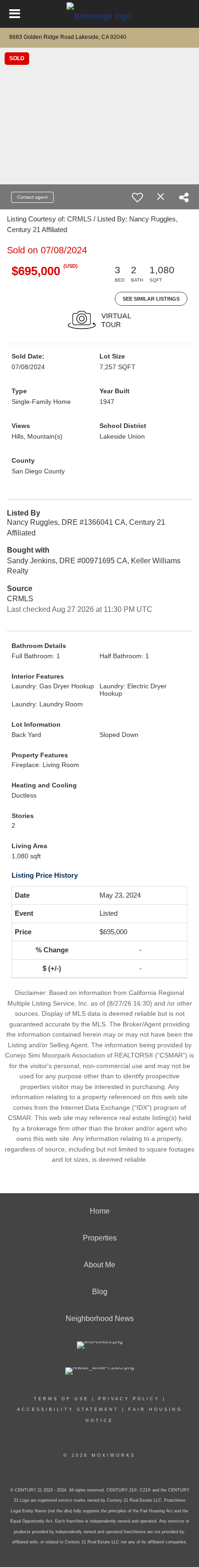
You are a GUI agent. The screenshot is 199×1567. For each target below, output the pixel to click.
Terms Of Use (61, 1399)
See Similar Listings (151, 299)
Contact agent (32, 197)
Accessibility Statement (68, 1409)
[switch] (137, 197)
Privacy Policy (129, 1399)
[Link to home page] (100, 14)
